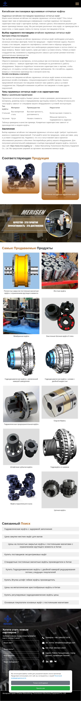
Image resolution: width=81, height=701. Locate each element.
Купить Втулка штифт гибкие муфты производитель (29, 580)
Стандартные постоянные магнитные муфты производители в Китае (38, 562)
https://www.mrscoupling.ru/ (21, 146)
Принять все (40, 688)
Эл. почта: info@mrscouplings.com (60, 643)
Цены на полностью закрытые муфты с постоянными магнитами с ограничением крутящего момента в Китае (40, 545)
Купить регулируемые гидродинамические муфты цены (31, 595)
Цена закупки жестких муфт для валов (23, 536)
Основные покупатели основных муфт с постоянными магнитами (36, 602)
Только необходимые (40, 683)
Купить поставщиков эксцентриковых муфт (25, 554)
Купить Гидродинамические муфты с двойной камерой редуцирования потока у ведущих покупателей (40, 570)
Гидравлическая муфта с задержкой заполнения (28, 529)
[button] (75, 181)
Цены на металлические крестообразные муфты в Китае (32, 587)
